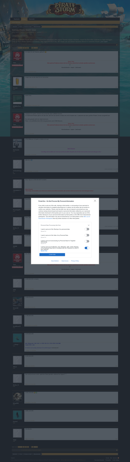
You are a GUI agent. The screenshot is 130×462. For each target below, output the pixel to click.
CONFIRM (52, 254)
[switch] (87, 229)
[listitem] (65, 225)
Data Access (65, 261)
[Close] (95, 201)
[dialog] (65, 231)
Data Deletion (55, 261)
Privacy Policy (75, 261)
